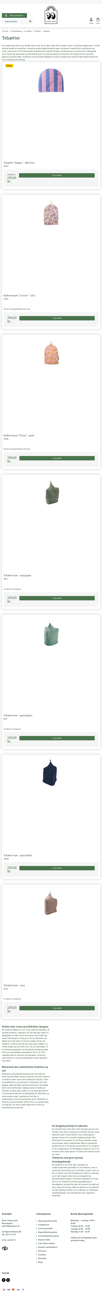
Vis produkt (56, 175)
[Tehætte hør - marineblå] (51, 802)
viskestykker (71, 1134)
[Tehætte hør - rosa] (51, 932)
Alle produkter (16, 15)
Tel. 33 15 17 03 (9, 1234)
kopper (64, 1176)
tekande (95, 1173)
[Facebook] (4, 1280)
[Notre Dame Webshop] (51, 15)
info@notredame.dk (11, 1231)
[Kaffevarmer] (51, 242)
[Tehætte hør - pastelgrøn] (51, 662)
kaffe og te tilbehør (77, 1190)
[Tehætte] (51, 109)
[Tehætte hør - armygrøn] (51, 522)
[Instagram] (8, 1280)
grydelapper (88, 1134)
